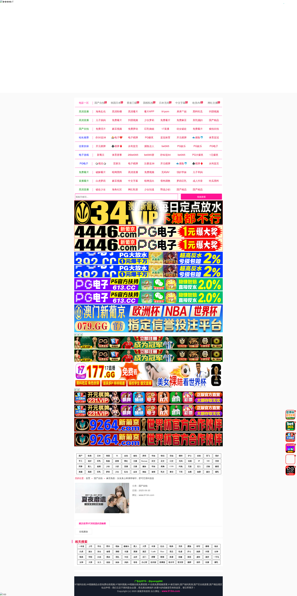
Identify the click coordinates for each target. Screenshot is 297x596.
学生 (99, 546)
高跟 (90, 472)
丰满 (153, 546)
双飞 (208, 456)
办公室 (144, 562)
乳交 (162, 472)
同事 (80, 466)
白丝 (99, 557)
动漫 (190, 461)
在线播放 (83, 531)
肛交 (153, 461)
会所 (135, 557)
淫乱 (117, 557)
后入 (199, 466)
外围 (207, 551)
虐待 (198, 557)
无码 (181, 461)
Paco (162, 551)
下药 (181, 472)
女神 (216, 551)
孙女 (99, 551)
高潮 (135, 551)
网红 (126, 461)
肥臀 (153, 557)
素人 (90, 466)
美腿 (80, 472)
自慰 (190, 472)
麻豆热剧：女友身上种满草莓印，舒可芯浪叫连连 (130, 478)
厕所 (207, 557)
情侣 (162, 456)
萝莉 (144, 456)
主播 (135, 461)
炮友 (216, 546)
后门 (144, 557)
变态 (171, 551)
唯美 (171, 546)
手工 (80, 461)
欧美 (90, 456)
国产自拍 (99, 102)
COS (172, 466)
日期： (135, 490)
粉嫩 (180, 557)
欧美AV (196, 102)
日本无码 (164, 102)
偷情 (153, 472)
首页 (88, 478)
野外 (108, 546)
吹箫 (207, 562)
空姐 (171, 456)
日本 (99, 456)
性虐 (180, 551)
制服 (108, 461)
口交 (171, 461)
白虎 (81, 551)
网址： (135, 494)
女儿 (99, 562)
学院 (90, 557)
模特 (181, 456)
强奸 (217, 456)
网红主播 (213, 102)
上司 (90, 546)
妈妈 (126, 562)
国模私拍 (148, 102)
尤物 (208, 466)
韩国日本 (116, 102)
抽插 (198, 551)
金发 (135, 472)
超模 (99, 466)
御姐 (144, 472)
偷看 (108, 551)
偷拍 (135, 456)
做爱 (199, 472)
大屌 (90, 562)
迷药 (198, 562)
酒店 (144, 551)
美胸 (162, 466)
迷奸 (90, 461)
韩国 (108, 456)
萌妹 (117, 546)
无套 (190, 466)
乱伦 (126, 472)
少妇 (108, 466)
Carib (153, 551)
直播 (126, 466)
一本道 (81, 546)
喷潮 (162, 557)
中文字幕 (180, 102)
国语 (189, 557)
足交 (162, 461)
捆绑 (189, 562)
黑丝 (108, 557)
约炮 (181, 466)
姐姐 (108, 562)
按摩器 (162, 562)
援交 (208, 472)
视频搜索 (201, 196)
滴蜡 (117, 551)
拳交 (171, 472)
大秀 (144, 546)
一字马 (216, 557)
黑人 (135, 546)
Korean (144, 461)
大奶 (117, 466)
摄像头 (126, 546)
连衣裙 (153, 562)
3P (199, 461)
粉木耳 (171, 562)
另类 (217, 461)
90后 (126, 557)
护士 (190, 456)
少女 (117, 472)
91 (117, 456)
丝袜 (199, 456)
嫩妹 (144, 466)
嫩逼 (217, 466)
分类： (135, 485)
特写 (198, 546)
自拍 (126, 456)
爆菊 (207, 546)
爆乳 (217, 472)
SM (208, 461)
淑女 (90, 551)
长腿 (126, 551)
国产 (80, 456)
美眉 (171, 557)
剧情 (117, 461)
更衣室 (180, 562)
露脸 (189, 546)
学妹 (153, 456)
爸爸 (135, 562)
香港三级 (132, 102)
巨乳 (99, 461)
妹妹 (117, 562)
